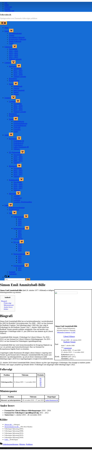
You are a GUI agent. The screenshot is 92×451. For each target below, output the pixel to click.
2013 (20, 262)
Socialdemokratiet (15, 33)
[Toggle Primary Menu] (3, 23)
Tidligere (16, 149)
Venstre (11, 35)
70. (41, 385)
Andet (6, 135)
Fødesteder (13, 274)
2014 (20, 237)
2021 (20, 233)
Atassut (16, 94)
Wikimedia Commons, (64, 332)
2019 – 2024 (17, 157)
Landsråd (16, 200)
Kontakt (7, 9)
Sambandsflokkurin (20, 123)
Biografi (4, 301)
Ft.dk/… (7, 439)
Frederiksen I (18, 145)
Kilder (6, 5)
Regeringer (13, 79)
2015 (20, 225)
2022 (20, 221)
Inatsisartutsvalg (19, 228)
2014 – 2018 (17, 75)
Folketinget (8, 47)
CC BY (73, 332)
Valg (10, 213)
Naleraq (16, 88)
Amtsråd (16, 196)
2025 (20, 231)
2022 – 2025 (17, 170)
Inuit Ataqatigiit (18, 90)
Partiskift (12, 272)
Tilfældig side (9, 11)
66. (41, 378)
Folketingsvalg (18, 217)
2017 (20, 260)
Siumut (16, 92)
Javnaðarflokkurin (19, 125)
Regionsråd (13, 166)
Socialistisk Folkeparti (17, 37)
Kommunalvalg (18, 266)
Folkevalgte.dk (5, 15)
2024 (20, 244)
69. (41, 384)
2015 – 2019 (13, 55)
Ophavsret (8, 7)
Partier (6, 31)
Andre (11, 43)
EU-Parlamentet (14, 152)
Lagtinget (12, 101)
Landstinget (17, 198)
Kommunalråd (14, 81)
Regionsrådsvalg (19, 254)
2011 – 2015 (13, 57)
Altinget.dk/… (8, 424)
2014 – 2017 (17, 174)
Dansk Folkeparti (15, 41)
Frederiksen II (18, 143)
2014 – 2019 (17, 159)
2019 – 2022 (13, 53)
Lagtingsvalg (18, 239)
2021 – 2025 (17, 70)
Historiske (12, 194)
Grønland (7, 63)
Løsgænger (68, 348)
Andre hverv (8, 307)
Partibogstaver (14, 210)
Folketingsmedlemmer (17, 208)
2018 (20, 235)
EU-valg (16, 242)
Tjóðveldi (16, 127)
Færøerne (7, 98)
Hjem (6, 28)
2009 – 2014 (17, 161)
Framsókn (17, 129)
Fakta (6, 205)
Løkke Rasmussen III (21, 147)
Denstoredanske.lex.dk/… (12, 427)
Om (5, 3)
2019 (20, 223)
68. (41, 382)
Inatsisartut (13, 66)
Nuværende (13, 49)
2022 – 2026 (13, 51)
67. (41, 380)
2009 (20, 250)
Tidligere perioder (15, 59)
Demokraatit (17, 86)
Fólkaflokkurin (18, 121)
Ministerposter (9, 305)
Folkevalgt (7, 303)
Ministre (22, 444)
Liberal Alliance (69, 336)
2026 (20, 219)
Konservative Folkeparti (17, 39)
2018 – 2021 (17, 72)
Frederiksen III (18, 141)
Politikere (29, 444)
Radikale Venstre (70, 342)
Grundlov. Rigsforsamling (22, 202)
